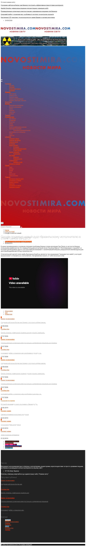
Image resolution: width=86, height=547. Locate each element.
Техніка (7, 115)
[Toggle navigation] (2, 79)
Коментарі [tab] (8, 314)
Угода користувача (15, 89)
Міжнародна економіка (16, 105)
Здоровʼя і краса (14, 138)
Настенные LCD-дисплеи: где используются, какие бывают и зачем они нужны (28, 17)
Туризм (7, 177)
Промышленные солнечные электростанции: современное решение (24, 501)
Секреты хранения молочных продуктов (15, 414)
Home (7, 230)
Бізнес (7, 104)
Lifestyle (8, 137)
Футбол (11, 169)
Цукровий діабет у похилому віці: (12, 510)
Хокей (11, 170)
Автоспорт (12, 174)
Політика (8, 102)
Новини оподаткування (16, 99)
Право (11, 108)
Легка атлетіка (13, 175)
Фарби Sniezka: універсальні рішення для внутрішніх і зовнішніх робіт (24, 8)
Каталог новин (13, 97)
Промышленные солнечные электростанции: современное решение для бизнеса (29, 11)
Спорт (7, 165)
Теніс (10, 167)
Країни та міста (13, 182)
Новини (7, 92)
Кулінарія (12, 143)
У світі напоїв (17, 150)
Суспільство (9, 117)
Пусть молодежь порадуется (11, 424)
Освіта (11, 125)
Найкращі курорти (14, 187)
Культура (12, 122)
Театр (10, 133)
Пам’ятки (12, 184)
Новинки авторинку (15, 140)
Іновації (11, 113)
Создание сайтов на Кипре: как (11, 484)
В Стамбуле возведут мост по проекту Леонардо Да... (19, 404)
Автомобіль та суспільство (17, 132)
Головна (8, 84)
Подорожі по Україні (15, 180)
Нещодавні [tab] (9, 311)
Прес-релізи (12, 94)
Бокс (10, 172)
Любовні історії (17, 162)
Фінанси (11, 110)
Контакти (12, 90)
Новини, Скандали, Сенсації (17, 100)
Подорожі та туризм (15, 185)
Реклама (11, 87)
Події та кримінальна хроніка (17, 127)
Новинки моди (13, 142)
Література (12, 120)
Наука (11, 123)
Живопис (16, 157)
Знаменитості (13, 160)
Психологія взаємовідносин (22, 130)
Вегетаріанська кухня (19, 148)
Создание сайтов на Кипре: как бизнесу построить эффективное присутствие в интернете (32, 5)
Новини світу (13, 95)
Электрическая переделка (10, 435)
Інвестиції (12, 112)
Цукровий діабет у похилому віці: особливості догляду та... (21, 353)
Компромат (16, 154)
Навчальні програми (15, 128)
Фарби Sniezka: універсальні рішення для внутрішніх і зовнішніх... (23, 332)
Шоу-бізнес (12, 118)
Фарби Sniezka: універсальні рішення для (15, 493)
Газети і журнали (14, 152)
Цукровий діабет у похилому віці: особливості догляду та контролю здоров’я (27, 14)
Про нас (11, 85)
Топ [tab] (6, 313)
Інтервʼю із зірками (14, 164)
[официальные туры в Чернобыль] (34, 45)
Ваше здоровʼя (13, 145)
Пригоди (11, 135)
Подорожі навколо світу (16, 179)
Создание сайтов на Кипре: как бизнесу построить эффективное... (23, 322)
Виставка (12, 155)
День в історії (9, 231)
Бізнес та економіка (15, 107)
